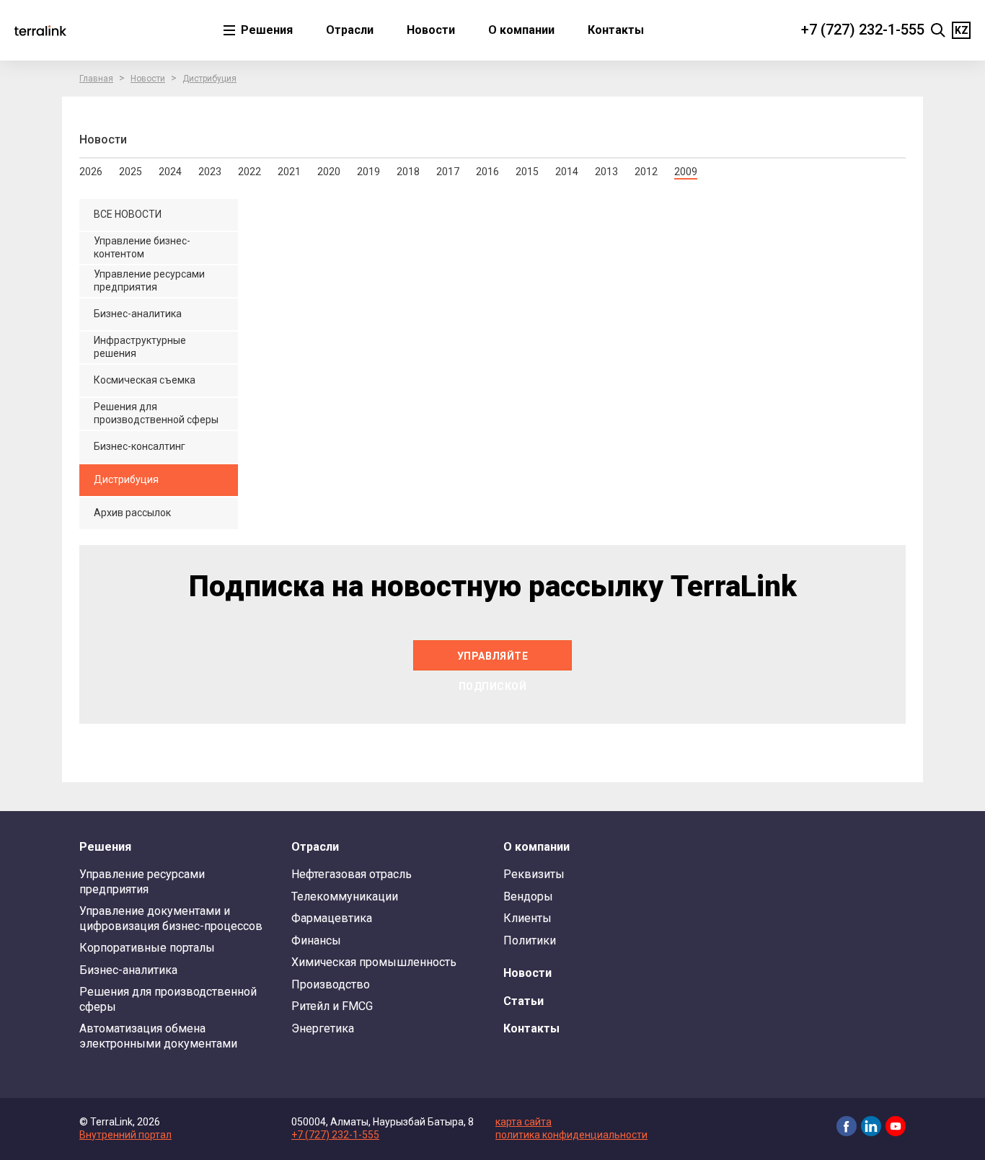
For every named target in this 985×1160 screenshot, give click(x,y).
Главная (96, 79)
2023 (209, 171)
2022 (249, 171)
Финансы (316, 940)
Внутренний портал (125, 1135)
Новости (431, 30)
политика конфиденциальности (571, 1135)
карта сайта (523, 1122)
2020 (328, 171)
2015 (527, 171)
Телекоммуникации (344, 896)
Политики (529, 940)
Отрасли (350, 30)
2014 (566, 171)
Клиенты (527, 918)
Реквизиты (534, 874)
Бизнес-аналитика (128, 970)
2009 (685, 171)
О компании (521, 30)
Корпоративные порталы (147, 948)
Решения (265, 30)
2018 (408, 171)
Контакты (616, 30)
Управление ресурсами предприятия (142, 881)
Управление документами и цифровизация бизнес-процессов (170, 918)
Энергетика (322, 1028)
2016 (487, 171)
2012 (646, 171)
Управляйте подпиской (493, 660)
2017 (447, 171)
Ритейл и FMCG (332, 1006)
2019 (368, 171)
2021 (289, 171)
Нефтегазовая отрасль (351, 874)
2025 (130, 171)
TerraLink (40, 30)
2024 (170, 171)
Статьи (523, 1001)
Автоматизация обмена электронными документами (158, 1036)
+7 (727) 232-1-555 (862, 29)
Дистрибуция (209, 79)
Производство (330, 984)
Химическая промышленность (373, 962)
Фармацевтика (331, 918)
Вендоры (528, 896)
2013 (606, 171)
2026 (90, 171)
